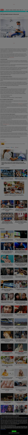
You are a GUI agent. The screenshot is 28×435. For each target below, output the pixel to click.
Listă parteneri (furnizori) (3, 429)
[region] (14, 425)
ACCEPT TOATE (14, 431)
